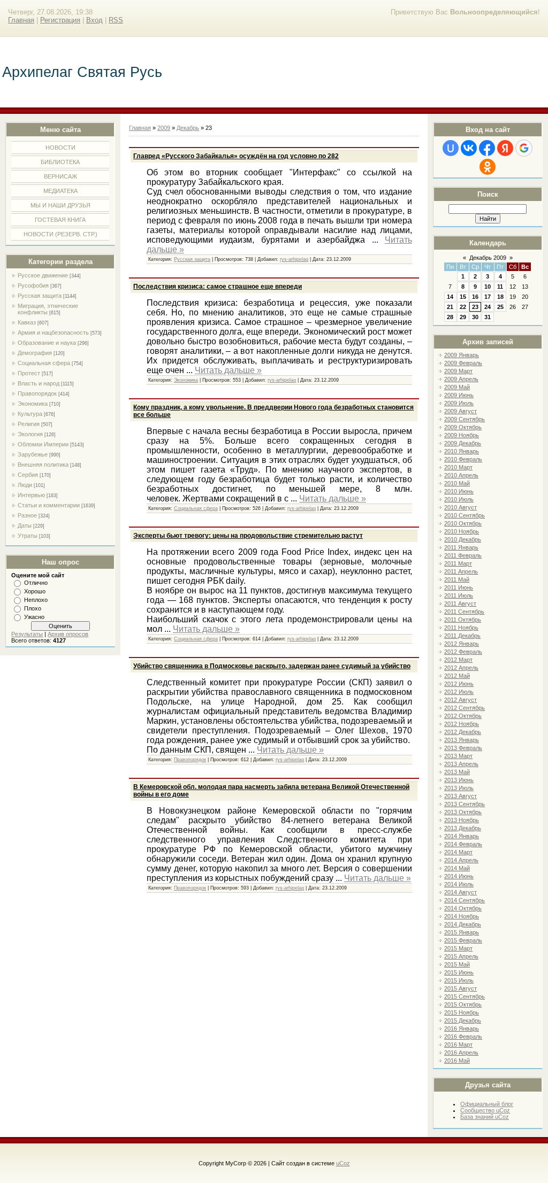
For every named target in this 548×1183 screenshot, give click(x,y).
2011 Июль (458, 595)
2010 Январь (461, 451)
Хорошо (34, 591)
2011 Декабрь (462, 635)
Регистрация (60, 20)
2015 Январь (461, 932)
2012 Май (457, 675)
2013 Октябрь (463, 812)
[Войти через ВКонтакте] (469, 148)
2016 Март (458, 1044)
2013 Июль (459, 788)
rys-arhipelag (294, 259)
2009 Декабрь (462, 443)
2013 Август (460, 796)
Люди (25, 485)
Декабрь (188, 128)
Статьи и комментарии (49, 505)
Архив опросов (68, 634)
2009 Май (457, 387)
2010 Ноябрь (461, 531)
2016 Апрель (461, 1052)
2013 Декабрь (462, 828)
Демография (35, 353)
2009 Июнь (459, 395)
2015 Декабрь (462, 1020)
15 (463, 296)
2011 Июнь (458, 587)
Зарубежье (33, 454)
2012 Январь (461, 643)
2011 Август (460, 603)
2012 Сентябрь (464, 708)
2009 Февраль (463, 363)
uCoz (343, 1163)
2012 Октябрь (463, 716)
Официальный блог (486, 1104)
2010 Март (458, 467)
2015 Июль (459, 980)
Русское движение (43, 275)
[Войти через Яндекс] (505, 148)
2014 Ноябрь (461, 916)
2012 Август (460, 700)
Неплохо (36, 600)
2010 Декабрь (462, 539)
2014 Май (457, 868)
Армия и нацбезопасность (53, 332)
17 (487, 296)
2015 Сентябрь (464, 996)
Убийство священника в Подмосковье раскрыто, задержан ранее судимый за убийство (271, 666)
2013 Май (457, 772)
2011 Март (458, 563)
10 (487, 286)
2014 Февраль (463, 844)
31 (487, 317)
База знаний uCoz (484, 1117)
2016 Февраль (463, 1036)
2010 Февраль (463, 459)
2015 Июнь (459, 972)
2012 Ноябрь (461, 724)
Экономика (33, 403)
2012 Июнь (459, 684)
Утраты (27, 535)
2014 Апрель (461, 860)
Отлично (36, 582)
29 (463, 317)
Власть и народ (38, 383)
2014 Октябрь (463, 908)
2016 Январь (461, 1028)
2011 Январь (461, 547)
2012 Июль (459, 692)
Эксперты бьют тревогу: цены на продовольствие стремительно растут (248, 535)
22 (463, 307)
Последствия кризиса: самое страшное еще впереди (217, 286)
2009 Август (460, 411)
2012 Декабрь (462, 732)
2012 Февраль (463, 651)
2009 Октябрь (463, 427)
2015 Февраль (463, 940)
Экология (30, 434)
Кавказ (27, 322)
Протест (29, 373)
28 (450, 317)
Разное (27, 515)
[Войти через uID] (451, 148)
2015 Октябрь (463, 1004)
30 (475, 317)
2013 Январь (461, 740)
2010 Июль (459, 499)
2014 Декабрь (462, 924)
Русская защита (40, 295)
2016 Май (457, 1060)
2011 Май (456, 579)
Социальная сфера (44, 363)
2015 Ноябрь (461, 1012)
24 (487, 307)
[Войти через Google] (523, 148)
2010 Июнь (459, 491)
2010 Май (457, 483)
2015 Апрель (461, 956)
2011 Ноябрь (461, 627)
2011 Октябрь (462, 619)
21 (450, 307)
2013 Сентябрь (464, 804)
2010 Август (460, 507)
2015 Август (460, 988)
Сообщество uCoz (485, 1110)
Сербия (28, 474)
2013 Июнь (459, 780)
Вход (94, 20)
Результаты (27, 634)
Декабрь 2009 (487, 257)
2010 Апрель (461, 475)
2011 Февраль (463, 555)
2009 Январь (461, 355)
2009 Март (458, 371)
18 (500, 296)
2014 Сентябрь (464, 900)
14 (450, 296)
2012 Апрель (461, 667)
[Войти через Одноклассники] (488, 167)
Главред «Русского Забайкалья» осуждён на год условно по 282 (236, 156)
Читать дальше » (228, 370)
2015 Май (457, 964)
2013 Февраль (463, 748)
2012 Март (458, 659)
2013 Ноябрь (461, 820)
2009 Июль (459, 403)
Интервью (31, 495)
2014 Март (458, 852)
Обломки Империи (43, 444)
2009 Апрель (461, 379)
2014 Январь (461, 836)
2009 (163, 128)
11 (500, 286)
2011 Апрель (461, 571)
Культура (30, 414)
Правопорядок (37, 393)
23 (475, 307)
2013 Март (458, 756)
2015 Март (458, 948)
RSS (116, 20)
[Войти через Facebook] (487, 148)
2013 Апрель (461, 764)
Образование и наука (47, 342)
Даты (25, 525)
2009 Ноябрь (461, 435)
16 (475, 296)
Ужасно (34, 617)
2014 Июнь (459, 876)
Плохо (32, 608)
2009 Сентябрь (464, 419)
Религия (29, 424)
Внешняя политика (43, 464)
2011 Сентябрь (464, 611)
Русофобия (33, 285)
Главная (21, 20)
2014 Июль (459, 884)
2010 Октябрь (463, 523)
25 (500, 307)
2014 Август (460, 892)
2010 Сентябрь (464, 515)
